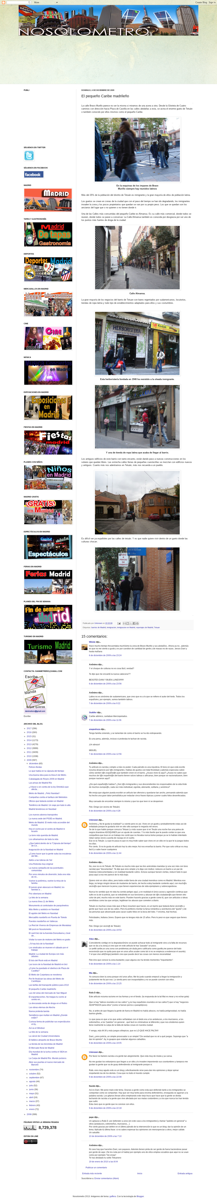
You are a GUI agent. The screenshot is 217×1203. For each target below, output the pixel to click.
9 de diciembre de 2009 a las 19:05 (105, 1043)
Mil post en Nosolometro (40, 929)
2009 (29, 760)
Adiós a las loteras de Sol (40, 860)
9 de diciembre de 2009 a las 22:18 (105, 1108)
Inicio (139, 1173)
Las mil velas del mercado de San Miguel (48, 993)
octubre (33, 1073)
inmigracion (111, 627)
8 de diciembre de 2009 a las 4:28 (104, 811)
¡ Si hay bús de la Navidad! (41, 944)
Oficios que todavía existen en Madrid (46, 801)
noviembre (34, 1069)
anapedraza (94, 729)
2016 (29, 732)
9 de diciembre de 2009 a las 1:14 (104, 964)
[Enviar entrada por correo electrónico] (119, 623)
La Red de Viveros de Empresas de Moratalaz (50, 925)
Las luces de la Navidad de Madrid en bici (48, 964)
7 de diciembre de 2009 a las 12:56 (105, 754)
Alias (91, 939)
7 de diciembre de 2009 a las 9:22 (104, 703)
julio (31, 1085)
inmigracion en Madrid (126, 627)
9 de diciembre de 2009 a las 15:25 (105, 983)
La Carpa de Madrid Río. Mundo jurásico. (48, 1058)
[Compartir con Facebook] (134, 623)
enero (32, 1109)
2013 (29, 744)
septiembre (34, 1077)
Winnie (92, 642)
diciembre (34, 763)
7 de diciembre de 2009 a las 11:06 (105, 720)
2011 (29, 752)
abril (31, 1097)
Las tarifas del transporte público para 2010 (49, 985)
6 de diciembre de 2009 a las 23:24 (105, 655)
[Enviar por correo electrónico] (124, 623)
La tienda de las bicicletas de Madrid (46, 1044)
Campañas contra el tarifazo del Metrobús (48, 797)
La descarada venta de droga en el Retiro (48, 1003)
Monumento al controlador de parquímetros (49, 905)
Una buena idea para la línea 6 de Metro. (48, 775)
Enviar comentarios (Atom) (106, 1178)
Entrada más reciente (92, 1173)
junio (31, 1089)
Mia (90, 973)
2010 (29, 756)
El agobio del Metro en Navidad (43, 913)
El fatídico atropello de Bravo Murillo (45, 1040)
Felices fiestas (35, 767)
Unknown (93, 820)
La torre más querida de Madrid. (43, 835)
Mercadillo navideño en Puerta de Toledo (48, 917)
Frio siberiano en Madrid (40, 894)
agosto (32, 1081)
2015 (29, 736)
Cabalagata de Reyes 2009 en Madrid (46, 779)
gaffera (113, 1196)
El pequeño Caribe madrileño (42, 989)
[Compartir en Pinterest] (137, 623)
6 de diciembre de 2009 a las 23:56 (105, 684)
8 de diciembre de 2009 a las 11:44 (105, 853)
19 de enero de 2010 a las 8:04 (103, 1161)
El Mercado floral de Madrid (41, 1048)
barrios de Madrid (98, 627)
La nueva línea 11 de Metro (41, 901)
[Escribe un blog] (127, 623)
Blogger (140, 1196)
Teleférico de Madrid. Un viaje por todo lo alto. (50, 805)
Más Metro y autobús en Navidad (44, 909)
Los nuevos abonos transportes (43, 815)
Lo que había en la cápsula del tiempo (46, 771)
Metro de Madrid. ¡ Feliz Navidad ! (44, 793)
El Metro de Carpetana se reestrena (45, 975)
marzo (32, 1101)
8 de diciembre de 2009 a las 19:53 (105, 930)
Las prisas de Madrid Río (40, 783)
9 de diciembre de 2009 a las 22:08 (105, 1077)
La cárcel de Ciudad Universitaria (44, 1036)
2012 (29, 748)
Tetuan (157, 627)
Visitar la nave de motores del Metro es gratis (49, 939)
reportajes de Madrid (144, 627)
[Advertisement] (49, 59)
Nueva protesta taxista (39, 1011)
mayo (32, 1093)
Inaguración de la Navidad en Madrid (46, 849)
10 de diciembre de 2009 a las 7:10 (105, 1136)
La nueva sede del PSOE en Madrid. (45, 818)
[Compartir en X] (131, 623)
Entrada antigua (185, 1173)
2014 (29, 740)
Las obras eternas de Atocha (42, 1007)
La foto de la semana (38, 897)
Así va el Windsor (37, 1028)
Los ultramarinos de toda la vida (43, 839)
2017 (29, 728)
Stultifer (93, 712)
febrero (32, 1105)
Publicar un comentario (96, 1167)
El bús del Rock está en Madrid (43, 960)
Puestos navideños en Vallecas (43, 921)
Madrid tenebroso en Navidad (42, 809)
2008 (29, 1114)
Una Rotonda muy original (41, 864)
